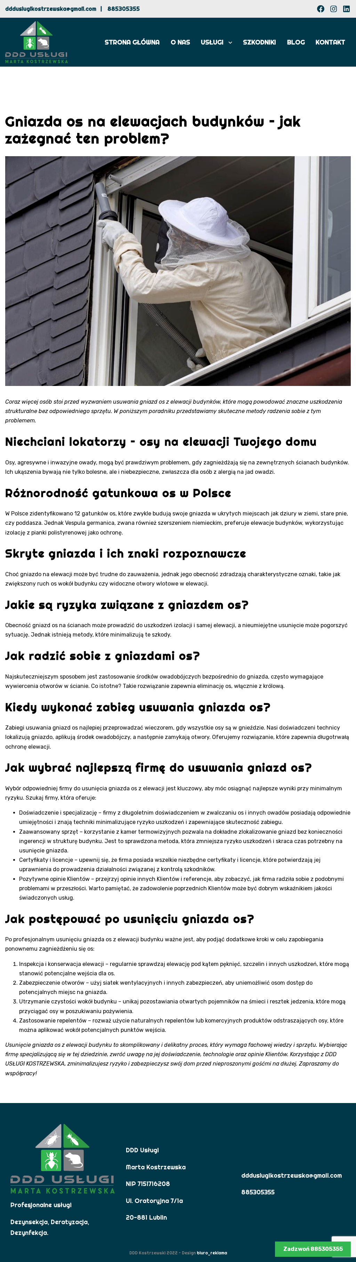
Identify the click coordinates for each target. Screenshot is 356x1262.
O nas (180, 42)
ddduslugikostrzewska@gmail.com (50, 8)
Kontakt (330, 42)
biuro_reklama (212, 1252)
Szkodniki (259, 42)
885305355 (123, 8)
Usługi (212, 42)
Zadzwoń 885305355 (313, 1249)
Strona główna (132, 42)
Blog (296, 42)
